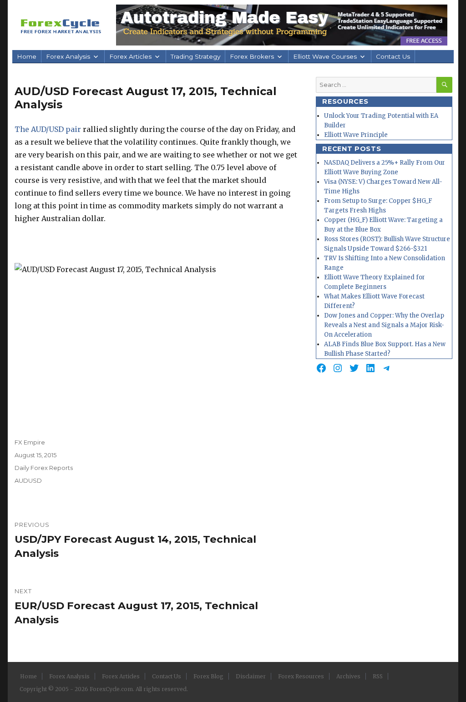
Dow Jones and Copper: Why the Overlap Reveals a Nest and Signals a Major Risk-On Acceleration (384, 325)
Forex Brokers (252, 56)
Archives (348, 676)
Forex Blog (208, 676)
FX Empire (30, 442)
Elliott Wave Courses (325, 56)
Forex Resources (301, 676)
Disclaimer (251, 676)
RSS (378, 676)
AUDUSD (28, 480)
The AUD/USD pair (48, 129)
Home (26, 56)
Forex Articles (130, 56)
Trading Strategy (195, 56)
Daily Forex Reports (44, 467)
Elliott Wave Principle (356, 135)
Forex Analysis (68, 56)
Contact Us (393, 56)
